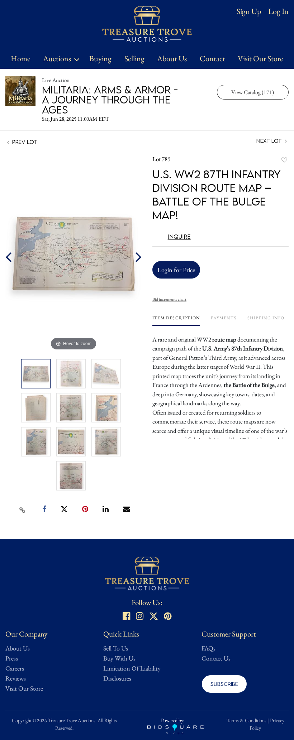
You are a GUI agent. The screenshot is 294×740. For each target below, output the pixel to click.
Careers (14, 668)
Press (11, 658)
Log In (278, 11)
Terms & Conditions (246, 720)
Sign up (249, 11)
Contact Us (216, 658)
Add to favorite (284, 160)
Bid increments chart (169, 299)
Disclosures (117, 678)
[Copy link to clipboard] (22, 509)
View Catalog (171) (252, 92)
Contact (212, 58)
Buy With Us (119, 658)
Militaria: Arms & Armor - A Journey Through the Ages (110, 99)
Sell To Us (115, 648)
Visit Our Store (260, 58)
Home (20, 58)
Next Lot (269, 141)
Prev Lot (24, 142)
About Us (172, 58)
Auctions (57, 58)
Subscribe (224, 684)
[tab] (176, 320)
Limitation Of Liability (132, 668)
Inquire (179, 236)
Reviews (15, 678)
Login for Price (176, 270)
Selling (134, 58)
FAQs (208, 648)
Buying (100, 58)
